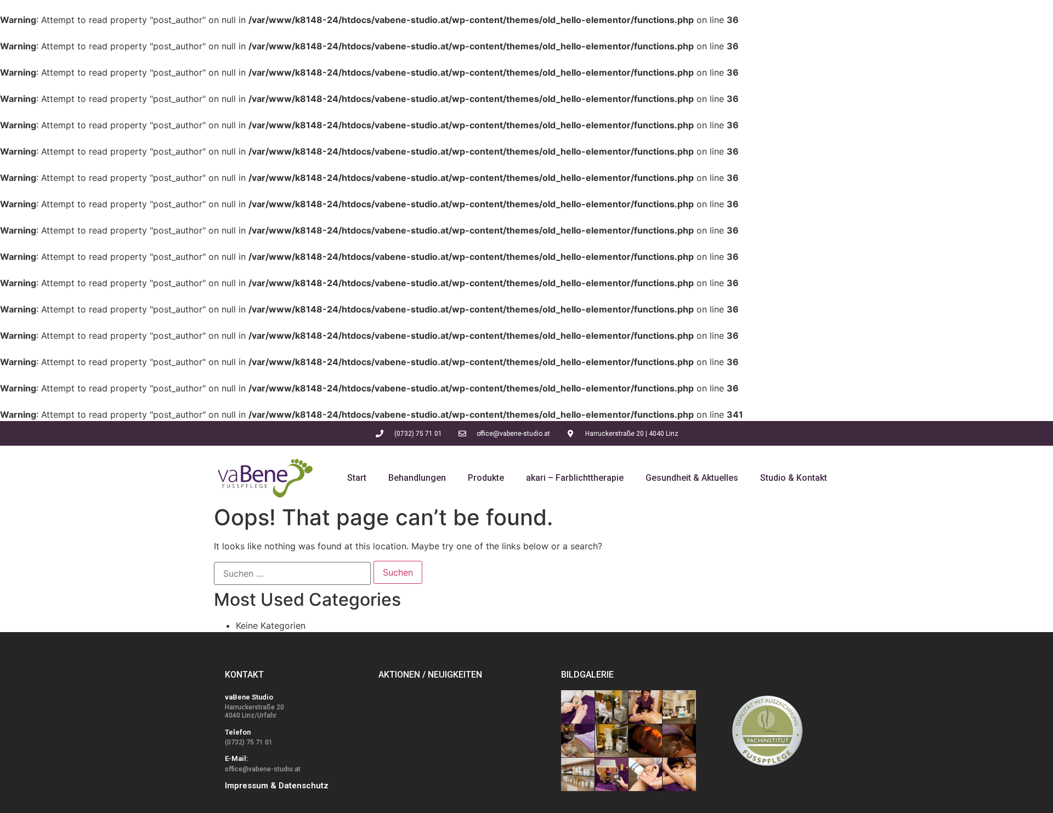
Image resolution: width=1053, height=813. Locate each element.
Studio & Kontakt (793, 478)
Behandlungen (417, 478)
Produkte (486, 478)
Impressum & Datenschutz (277, 786)
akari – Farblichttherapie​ (575, 478)
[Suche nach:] (292, 573)
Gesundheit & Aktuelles (692, 478)
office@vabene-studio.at (263, 769)
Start (356, 478)
